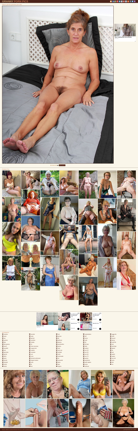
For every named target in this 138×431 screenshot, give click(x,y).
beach (5, 346)
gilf (58, 338)
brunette (32, 334)
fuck (58, 334)
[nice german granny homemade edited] (49, 214)
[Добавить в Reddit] (126, 1)
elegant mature (34, 360)
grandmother (60, 344)
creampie (32, 352)
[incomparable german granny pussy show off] (69, 210)
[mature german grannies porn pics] (58, 85)
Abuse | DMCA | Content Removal (9, 429)
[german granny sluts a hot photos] (30, 254)
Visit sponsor (62, 165)
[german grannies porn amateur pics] (69, 262)
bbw (4, 342)
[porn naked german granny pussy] (88, 239)
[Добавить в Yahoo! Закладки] (134, 1)
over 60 (86, 354)
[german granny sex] (107, 240)
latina (58, 362)
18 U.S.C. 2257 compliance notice (25, 429)
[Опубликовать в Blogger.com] (111, 1)
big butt (32, 338)
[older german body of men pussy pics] (11, 268)
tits (112, 350)
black (4, 358)
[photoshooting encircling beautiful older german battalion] (88, 212)
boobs (5, 364)
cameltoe (32, 340)
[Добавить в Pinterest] (124, 1)
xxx (112, 364)
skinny (113, 340)
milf (85, 336)
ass (4, 338)
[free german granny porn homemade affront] (11, 238)
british (5, 366)
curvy (31, 356)
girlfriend (59, 340)
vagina (113, 356)
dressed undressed (35, 358)
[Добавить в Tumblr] (130, 1)
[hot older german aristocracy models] (30, 229)
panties (86, 358)
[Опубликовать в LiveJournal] (122, 1)
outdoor (86, 348)
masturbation (87, 334)
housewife (60, 360)
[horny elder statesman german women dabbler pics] (88, 265)
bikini (4, 356)
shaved (113, 338)
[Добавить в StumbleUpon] (128, 1)
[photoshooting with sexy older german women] (126, 245)
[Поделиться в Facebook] (113, 1)
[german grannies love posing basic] (126, 275)
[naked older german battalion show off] (126, 215)
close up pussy (34, 346)
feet (31, 366)
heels (58, 354)
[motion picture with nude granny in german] (11, 183)
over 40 (86, 350)
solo (112, 344)
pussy (86, 364)
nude (85, 340)
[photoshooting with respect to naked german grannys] (49, 183)
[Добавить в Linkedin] (119, 1)
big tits (5, 354)
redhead (86, 366)
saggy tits (113, 334)
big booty (5, 352)
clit (31, 344)
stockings (113, 346)
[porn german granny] (49, 270)
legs (58, 364)
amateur (5, 334)
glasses (59, 342)
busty (31, 336)
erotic (31, 362)
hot (58, 358)
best (4, 350)
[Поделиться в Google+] (117, 1)
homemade (60, 356)
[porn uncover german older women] (11, 209)
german (59, 336)
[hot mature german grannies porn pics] (107, 272)
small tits (113, 342)
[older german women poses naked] (30, 179)
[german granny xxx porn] (107, 210)
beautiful (5, 348)
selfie (112, 336)
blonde (5, 360)
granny (59, 346)
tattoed (113, 348)
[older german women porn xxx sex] (49, 243)
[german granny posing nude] (107, 184)
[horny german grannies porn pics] (69, 237)
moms (86, 338)
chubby (32, 342)
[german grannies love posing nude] (126, 184)
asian (4, 336)
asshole (5, 340)
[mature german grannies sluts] (30, 202)
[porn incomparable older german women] (69, 287)
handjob (59, 352)
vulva (112, 360)
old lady (86, 344)
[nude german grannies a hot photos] (88, 291)
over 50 (86, 352)
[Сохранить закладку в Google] (115, 1)
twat (112, 352)
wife (112, 362)
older (85, 346)
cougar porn (33, 348)
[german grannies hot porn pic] (30, 279)
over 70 (86, 356)
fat (31, 364)
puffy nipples (87, 362)
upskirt (113, 354)
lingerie (59, 366)
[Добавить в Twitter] (132, 1)
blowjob (5, 362)
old (85, 342)
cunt (31, 354)
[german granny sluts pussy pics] (88, 184)
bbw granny (6, 344)
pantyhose (87, 360)
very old (113, 358)
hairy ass (59, 350)
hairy (58, 348)
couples (32, 350)
